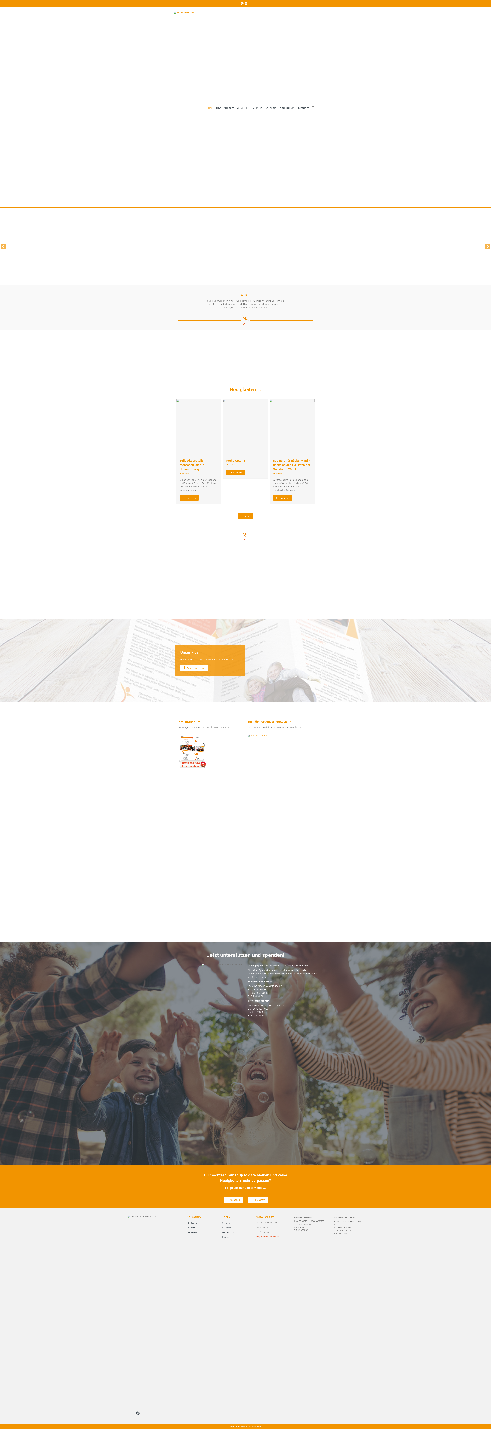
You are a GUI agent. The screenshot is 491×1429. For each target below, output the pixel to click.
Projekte (191, 1228)
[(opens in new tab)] (192, 752)
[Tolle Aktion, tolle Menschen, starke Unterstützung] (198, 427)
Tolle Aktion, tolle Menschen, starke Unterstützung (192, 465)
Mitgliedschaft (287, 107)
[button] (233, 108)
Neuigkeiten (193, 1223)
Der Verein (242, 107)
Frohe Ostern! (235, 460)
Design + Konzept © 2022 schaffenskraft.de (245, 1426)
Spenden (257, 107)
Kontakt (302, 107)
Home (210, 107)
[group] (178, 601)
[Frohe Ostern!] (245, 427)
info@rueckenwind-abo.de (267, 1236)
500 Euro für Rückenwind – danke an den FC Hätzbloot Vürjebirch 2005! (291, 465)
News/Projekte (223, 107)
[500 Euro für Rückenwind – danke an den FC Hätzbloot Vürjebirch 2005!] (292, 427)
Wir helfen (271, 107)
